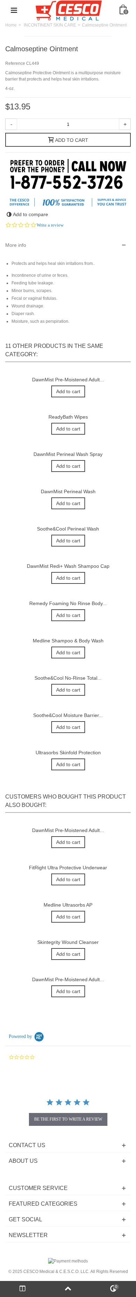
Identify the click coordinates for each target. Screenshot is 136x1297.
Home (11, 25)
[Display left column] (22, 1289)
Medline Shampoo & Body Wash (68, 640)
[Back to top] (68, 1289)
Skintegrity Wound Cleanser (68, 942)
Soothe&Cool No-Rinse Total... (68, 678)
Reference (15, 63)
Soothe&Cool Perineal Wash (68, 529)
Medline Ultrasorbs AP (68, 905)
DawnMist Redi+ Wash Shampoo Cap (68, 566)
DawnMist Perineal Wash (68, 491)
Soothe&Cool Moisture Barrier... (68, 715)
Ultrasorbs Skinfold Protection (68, 752)
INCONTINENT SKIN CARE (50, 25)
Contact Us (27, 1145)
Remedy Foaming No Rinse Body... (68, 603)
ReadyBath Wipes (68, 417)
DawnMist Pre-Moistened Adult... (68, 379)
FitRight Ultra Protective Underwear (68, 867)
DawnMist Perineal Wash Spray (68, 454)
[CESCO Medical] (69, 10)
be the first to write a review (68, 1119)
